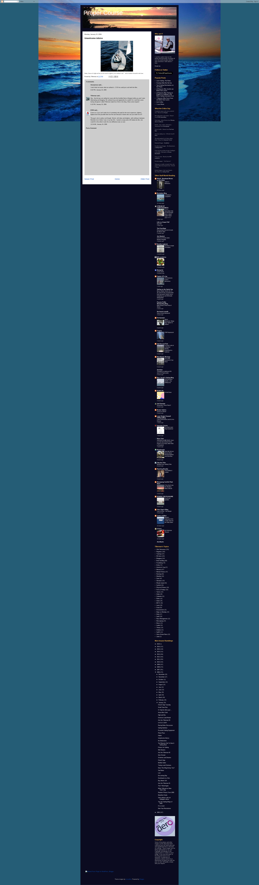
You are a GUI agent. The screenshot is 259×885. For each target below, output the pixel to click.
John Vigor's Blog (162, 509)
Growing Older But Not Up (164, 83)
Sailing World (159, 147)
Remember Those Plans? (164, 405)
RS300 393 (160, 390)
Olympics (159, 580)
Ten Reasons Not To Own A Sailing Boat (166, 744)
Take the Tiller (161, 462)
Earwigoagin (166, 126)
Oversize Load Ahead (164, 717)
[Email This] (110, 77)
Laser (158, 605)
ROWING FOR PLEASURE (165, 496)
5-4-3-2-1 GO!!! (162, 722)
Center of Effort (161, 516)
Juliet (158, 636)
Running (158, 574)
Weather (158, 576)
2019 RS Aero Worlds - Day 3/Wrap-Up (168, 381)
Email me (157, 66)
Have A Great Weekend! (163, 313)
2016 (158, 646)
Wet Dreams (161, 750)
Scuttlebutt (166, 143)
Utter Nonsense (161, 549)
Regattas (159, 551)
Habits (160, 735)
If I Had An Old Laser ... (165, 710)
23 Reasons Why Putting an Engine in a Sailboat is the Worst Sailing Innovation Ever (165, 94)
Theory (158, 627)
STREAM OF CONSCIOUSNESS (162, 207)
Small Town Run (163, 707)
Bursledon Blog (162, 193)
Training (158, 554)
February (161, 700)
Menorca (158, 569)
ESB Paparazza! (169, 332)
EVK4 (92, 110)
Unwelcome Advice (93, 38)
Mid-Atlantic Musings (163, 357)
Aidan (158, 594)
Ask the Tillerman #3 (164, 720)
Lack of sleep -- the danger (164, 511)
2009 (158, 664)
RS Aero (158, 556)
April (160, 695)
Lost (159, 773)
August (161, 684)
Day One (159, 224)
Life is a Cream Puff (163, 222)
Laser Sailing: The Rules (163, 80)
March (161, 697)
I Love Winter (160, 104)
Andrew (158, 630)
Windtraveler (161, 449)
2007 (158, 669)
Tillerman (94, 95)
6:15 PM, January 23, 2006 (98, 104)
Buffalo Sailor (162, 762)
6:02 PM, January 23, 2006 (98, 90)
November (162, 677)
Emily (158, 565)
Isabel (158, 625)
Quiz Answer (161, 755)
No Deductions (162, 740)
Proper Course (103, 12)
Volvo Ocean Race (161, 634)
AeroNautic (160, 542)
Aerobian (160, 370)
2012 (158, 657)
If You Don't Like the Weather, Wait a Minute (169, 487)
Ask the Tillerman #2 (164, 752)
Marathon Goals (162, 795)
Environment (160, 610)
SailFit (158, 632)
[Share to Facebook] (115, 77)
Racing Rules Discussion (165, 725)
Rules (158, 598)
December (162, 674)
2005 (158, 812)
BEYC (158, 603)
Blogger (142, 879)
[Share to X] (113, 77)
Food (157, 607)
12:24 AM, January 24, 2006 (99, 124)
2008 (158, 667)
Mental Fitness (160, 572)
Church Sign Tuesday (164, 705)
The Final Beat (161, 228)
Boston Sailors (161, 410)
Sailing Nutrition (162, 728)
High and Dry (162, 715)
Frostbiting (159, 563)
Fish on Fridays (161, 589)
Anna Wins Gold (163, 712)
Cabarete (159, 596)
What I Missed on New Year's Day (164, 789)
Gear (157, 578)
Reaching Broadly (162, 469)
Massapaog (159, 621)
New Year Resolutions (164, 808)
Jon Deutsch (161, 236)
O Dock (159, 529)
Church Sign (161, 760)
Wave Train (160, 438)
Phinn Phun (161, 733)
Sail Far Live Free (162, 344)
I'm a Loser (161, 806)
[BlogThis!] (111, 77)
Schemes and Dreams (164, 757)
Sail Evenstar (161, 403)
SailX (158, 616)
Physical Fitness (161, 587)
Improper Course (168, 140)
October (161, 679)
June (160, 689)
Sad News (161, 770)
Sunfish (158, 585)
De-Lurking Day (162, 775)
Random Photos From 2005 (166, 792)
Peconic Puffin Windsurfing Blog (162, 303)
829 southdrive (161, 257)
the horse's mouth (162, 311)
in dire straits (160, 271)
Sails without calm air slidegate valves (164, 798)
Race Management (161, 618)
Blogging (158, 558)
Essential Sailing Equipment (166, 730)
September (162, 682)
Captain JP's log (162, 276)
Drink (157, 614)
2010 (158, 662)
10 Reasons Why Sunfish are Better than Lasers (165, 89)
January (161, 702)
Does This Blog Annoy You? (166, 768)
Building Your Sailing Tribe (164, 464)
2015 (158, 649)
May (160, 692)
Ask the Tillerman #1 (164, 783)
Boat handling (160, 560)
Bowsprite (160, 270)
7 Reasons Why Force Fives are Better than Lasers (164, 99)
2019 (158, 644)
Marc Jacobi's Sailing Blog (165, 377)
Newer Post (89, 179)
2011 (158, 659)
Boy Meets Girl (162, 780)
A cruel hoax (168, 392)
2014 (158, 651)
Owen (158, 601)
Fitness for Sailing (163, 747)
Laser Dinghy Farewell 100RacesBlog (164, 417)
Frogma (166, 112)
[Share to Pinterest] (117, 77)
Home (117, 179)
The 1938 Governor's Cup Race (169, 360)
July (160, 687)
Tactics (158, 592)
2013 (158, 654)
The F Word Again (163, 786)
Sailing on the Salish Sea (165, 289)
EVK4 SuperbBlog (161, 117)
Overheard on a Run (164, 778)
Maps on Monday (161, 612)
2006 (158, 672)
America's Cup (160, 567)
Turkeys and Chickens (164, 765)
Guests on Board (161, 411)
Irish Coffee (159, 102)
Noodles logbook (162, 244)
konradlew (128, 879)
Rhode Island (160, 583)
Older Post (145, 179)
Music (158, 623)
